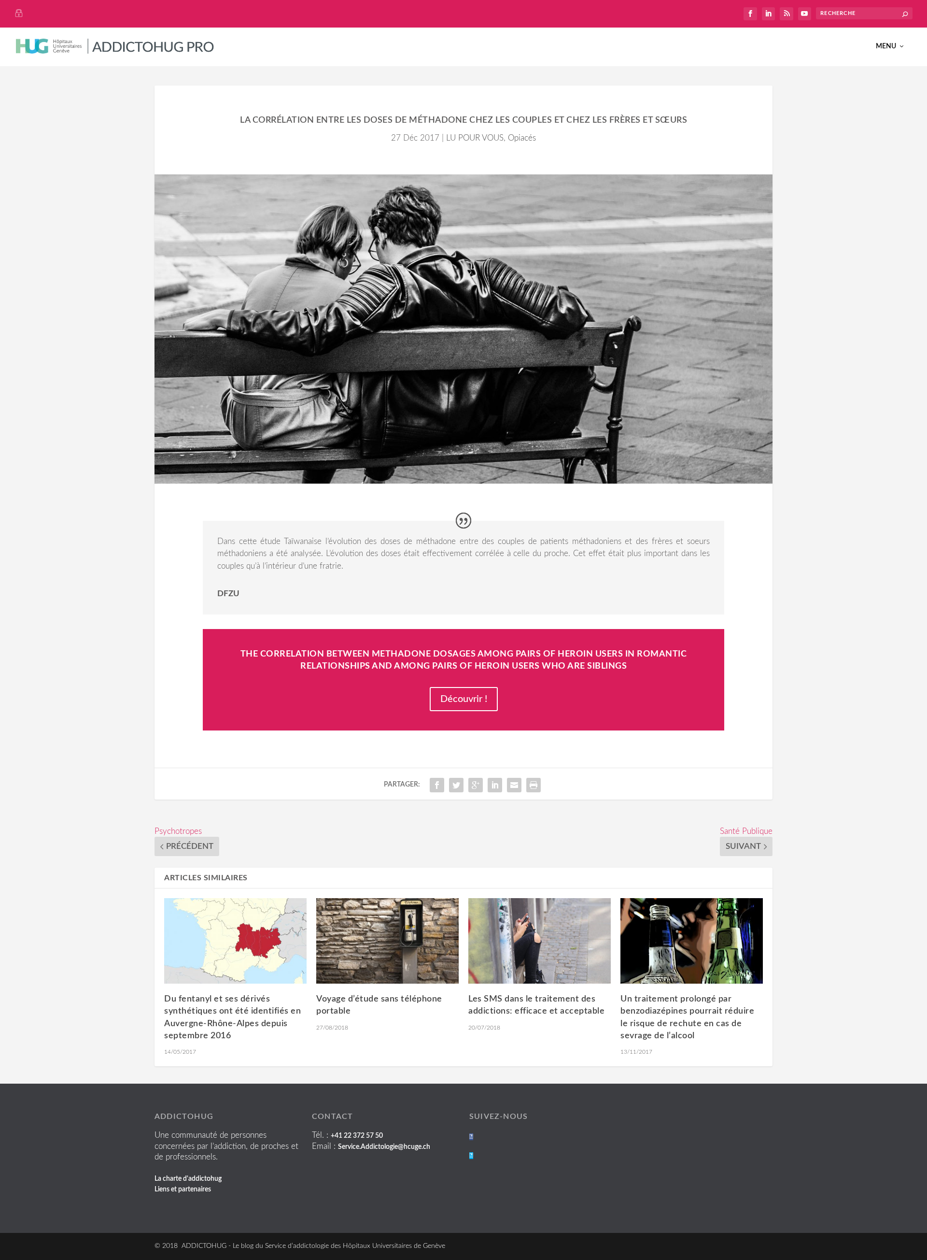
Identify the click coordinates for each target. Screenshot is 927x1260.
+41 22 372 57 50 (357, 1135)
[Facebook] (471, 1136)
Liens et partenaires (182, 1189)
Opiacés (522, 138)
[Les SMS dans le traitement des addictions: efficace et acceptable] (539, 941)
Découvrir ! (463, 699)
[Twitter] (471, 1155)
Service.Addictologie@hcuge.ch (384, 1147)
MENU (886, 46)
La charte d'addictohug (188, 1178)
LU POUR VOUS (475, 138)
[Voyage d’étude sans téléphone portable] (387, 941)
